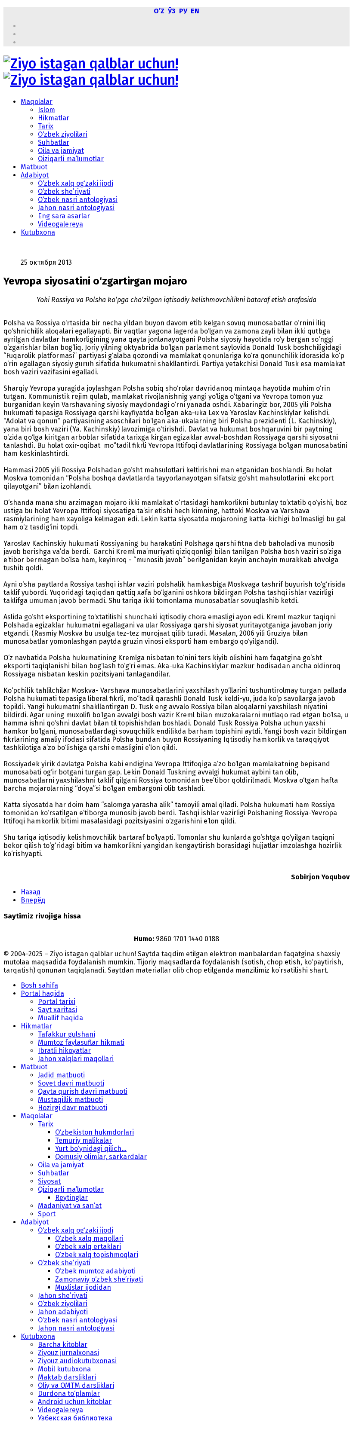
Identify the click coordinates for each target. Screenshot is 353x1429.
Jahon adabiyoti (63, 1312)
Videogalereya (60, 224)
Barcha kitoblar (62, 1344)
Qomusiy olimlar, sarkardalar (101, 1157)
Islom (46, 110)
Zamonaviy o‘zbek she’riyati (99, 1279)
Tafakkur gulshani (66, 1034)
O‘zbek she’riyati (64, 191)
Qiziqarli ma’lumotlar (71, 159)
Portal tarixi (56, 1002)
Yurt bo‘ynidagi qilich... (91, 1148)
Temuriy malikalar (83, 1140)
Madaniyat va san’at (70, 1206)
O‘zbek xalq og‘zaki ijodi (75, 183)
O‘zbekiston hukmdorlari (94, 1132)
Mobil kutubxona (64, 1369)
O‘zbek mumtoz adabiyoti (95, 1271)
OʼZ (159, 11)
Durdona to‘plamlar (69, 1393)
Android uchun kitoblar (74, 1402)
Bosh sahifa (39, 985)
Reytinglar (71, 1197)
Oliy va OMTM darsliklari (76, 1385)
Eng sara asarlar (64, 216)
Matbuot (34, 167)
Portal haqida (42, 993)
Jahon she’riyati (62, 1295)
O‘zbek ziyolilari (62, 134)
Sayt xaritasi (57, 1010)
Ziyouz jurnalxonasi (68, 1353)
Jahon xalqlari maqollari (76, 1059)
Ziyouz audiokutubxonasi (77, 1361)
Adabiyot (35, 175)
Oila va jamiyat (61, 151)
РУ (183, 11)
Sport (47, 1214)
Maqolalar (37, 102)
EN (195, 11)
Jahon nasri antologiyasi (76, 208)
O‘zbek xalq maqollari (89, 1238)
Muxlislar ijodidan (83, 1287)
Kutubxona (38, 232)
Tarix (45, 126)
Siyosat (49, 1181)
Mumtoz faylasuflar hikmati (81, 1042)
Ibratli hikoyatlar (64, 1051)
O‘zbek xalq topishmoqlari (96, 1255)
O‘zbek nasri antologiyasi (78, 200)
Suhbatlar (53, 142)
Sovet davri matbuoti (71, 1083)
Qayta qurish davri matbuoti (82, 1091)
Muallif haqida (60, 1018)
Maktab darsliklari (67, 1377)
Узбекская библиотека (75, 1418)
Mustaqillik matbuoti (70, 1099)
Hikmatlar (53, 118)
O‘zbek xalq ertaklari (88, 1246)
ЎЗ (172, 11)
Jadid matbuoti (61, 1075)
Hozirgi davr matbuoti (72, 1108)
